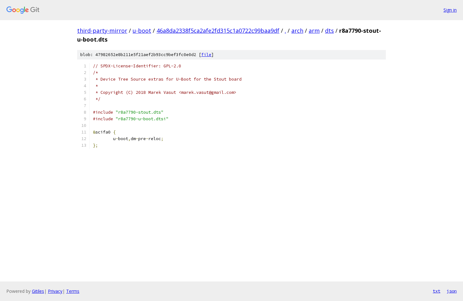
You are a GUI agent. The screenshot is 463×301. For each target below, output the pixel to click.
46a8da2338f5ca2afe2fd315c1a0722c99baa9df (218, 30)
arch (297, 30)
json (452, 291)
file (206, 54)
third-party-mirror (102, 30)
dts (329, 30)
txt (436, 291)
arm (314, 30)
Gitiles (38, 291)
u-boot (142, 30)
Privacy (55, 291)
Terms (72, 291)
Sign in (450, 10)
